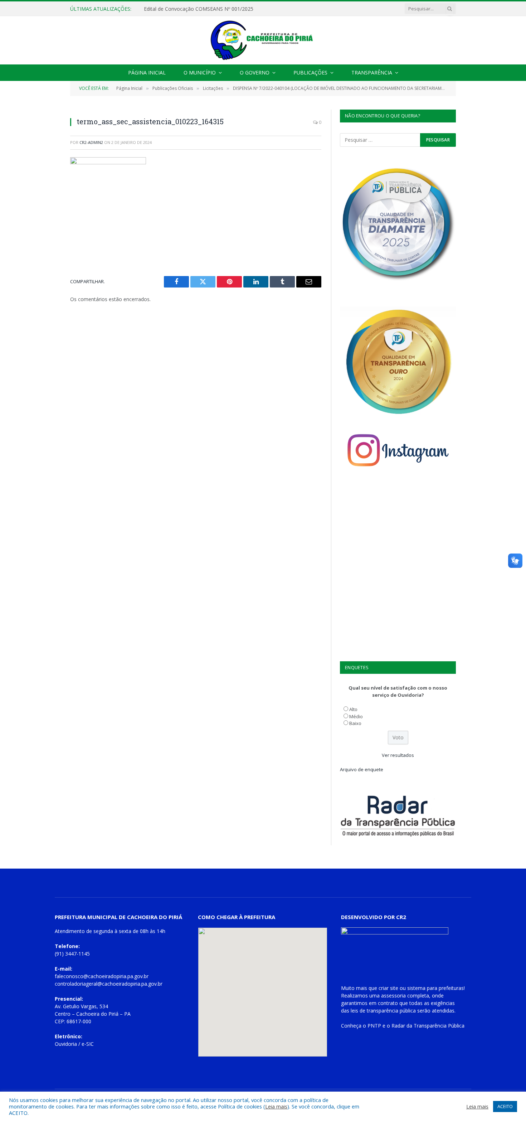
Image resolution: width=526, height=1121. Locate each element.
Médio (356, 716)
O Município (200, 72)
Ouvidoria (66, 1043)
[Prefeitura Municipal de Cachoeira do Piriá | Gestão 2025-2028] (263, 40)
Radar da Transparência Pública (427, 1025)
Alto (353, 709)
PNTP (374, 1025)
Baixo (355, 723)
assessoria (393, 995)
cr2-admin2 (91, 142)
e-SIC (88, 1043)
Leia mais (276, 1106)
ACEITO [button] (505, 1106)
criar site (388, 988)
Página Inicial (147, 72)
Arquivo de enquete (361, 769)
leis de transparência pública (383, 1010)
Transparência (371, 72)
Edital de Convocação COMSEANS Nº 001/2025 (198, 9)
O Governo (254, 72)
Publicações (310, 72)
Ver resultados (398, 755)
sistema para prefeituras (435, 988)
